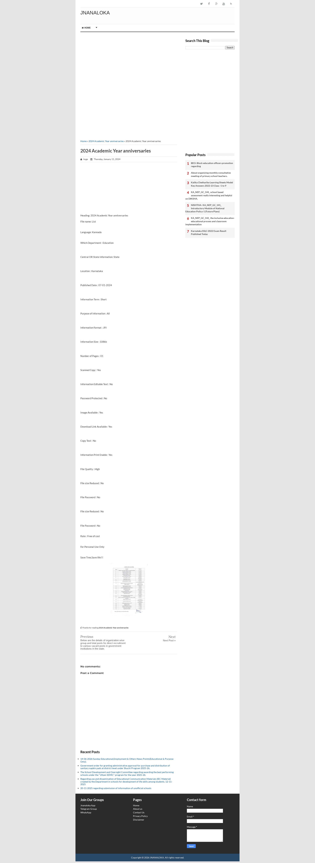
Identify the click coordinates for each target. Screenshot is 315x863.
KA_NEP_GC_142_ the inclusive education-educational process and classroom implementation (210, 221)
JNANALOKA (95, 12)
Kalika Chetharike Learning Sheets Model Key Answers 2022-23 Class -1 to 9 (212, 184)
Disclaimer (138, 819)
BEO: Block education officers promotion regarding (212, 165)
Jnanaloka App (87, 805)
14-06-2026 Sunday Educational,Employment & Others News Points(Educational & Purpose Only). (126, 760)
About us (137, 808)
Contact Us (138, 812)
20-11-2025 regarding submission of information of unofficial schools (115, 788)
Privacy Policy (140, 816)
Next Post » (169, 640)
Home (87, 28)
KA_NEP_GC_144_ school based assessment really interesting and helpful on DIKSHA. (208, 195)
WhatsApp (85, 812)
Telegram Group (88, 808)
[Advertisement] (128, 60)
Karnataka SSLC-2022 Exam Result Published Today (208, 233)
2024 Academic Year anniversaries (106, 141)
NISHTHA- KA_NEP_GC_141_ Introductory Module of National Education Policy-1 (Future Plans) (204, 208)
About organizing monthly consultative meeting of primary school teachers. (211, 174)
